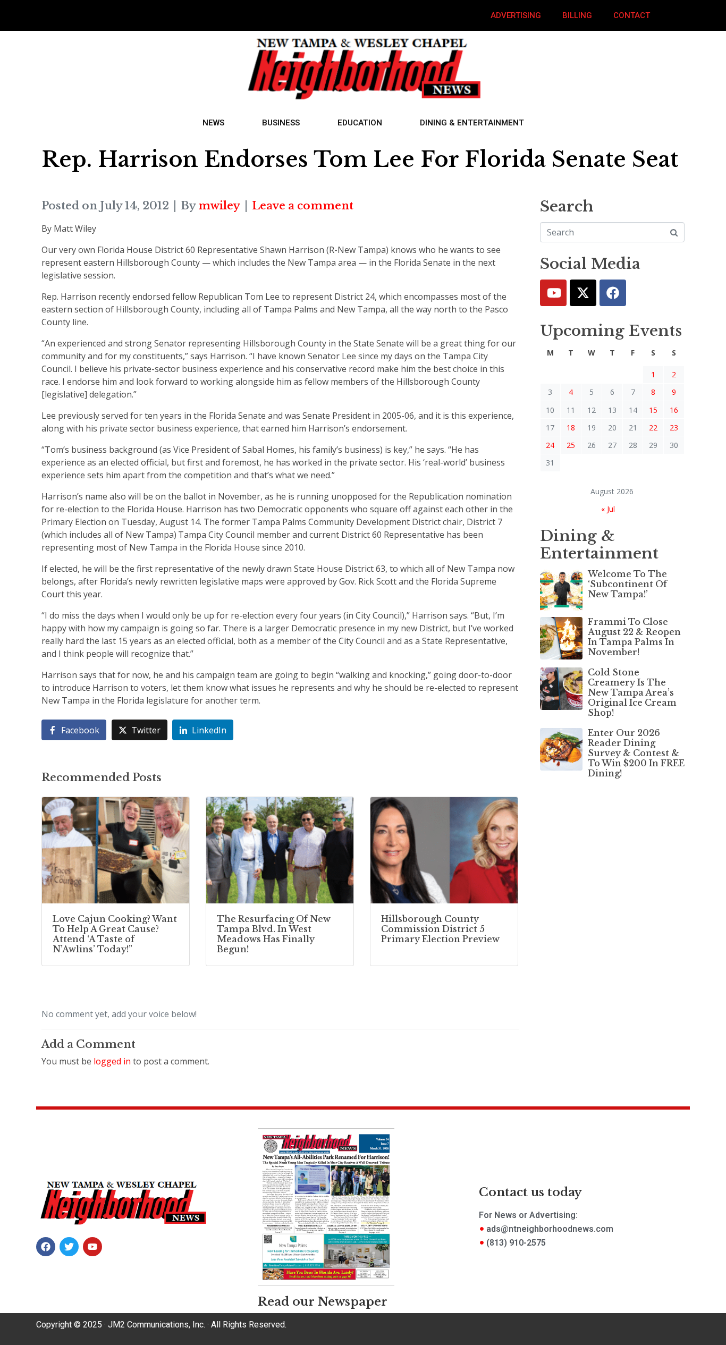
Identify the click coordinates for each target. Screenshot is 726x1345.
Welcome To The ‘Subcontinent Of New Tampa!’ (627, 584)
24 (550, 445)
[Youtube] (553, 293)
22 (653, 427)
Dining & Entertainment (472, 123)
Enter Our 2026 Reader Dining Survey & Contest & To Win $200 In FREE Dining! (636, 753)
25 (571, 445)
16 (674, 410)
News (213, 123)
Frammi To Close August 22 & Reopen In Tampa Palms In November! (634, 637)
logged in (112, 1061)
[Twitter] (583, 293)
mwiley (219, 205)
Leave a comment (302, 205)
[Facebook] (613, 293)
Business (281, 123)
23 (674, 427)
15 (653, 410)
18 (571, 427)
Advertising (516, 15)
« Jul (608, 509)
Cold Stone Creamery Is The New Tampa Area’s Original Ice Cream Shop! (632, 692)
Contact (631, 15)
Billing (577, 15)
